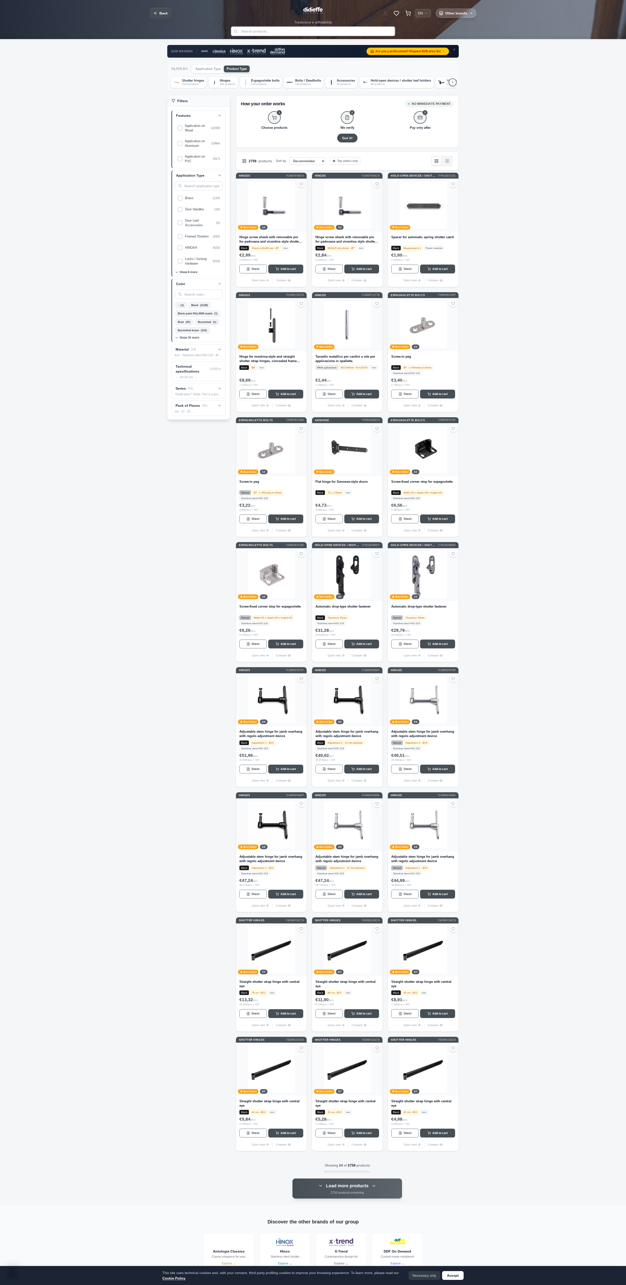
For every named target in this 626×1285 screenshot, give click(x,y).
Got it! (347, 138)
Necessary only (424, 1275)
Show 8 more (188, 272)
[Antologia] (219, 51)
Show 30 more (189, 337)
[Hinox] (236, 51)
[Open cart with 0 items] (408, 13)
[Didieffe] (204, 51)
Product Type (237, 69)
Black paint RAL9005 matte (198, 313)
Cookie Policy (173, 1278)
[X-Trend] (256, 51)
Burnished (207, 322)
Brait (184, 322)
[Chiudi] (454, 49)
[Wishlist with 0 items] (396, 13)
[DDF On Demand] (277, 51)
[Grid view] (436, 161)
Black (199, 305)
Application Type (208, 69)
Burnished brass (192, 330)
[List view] (447, 161)
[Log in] (385, 13)
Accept (453, 1275)
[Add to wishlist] (301, 184)
